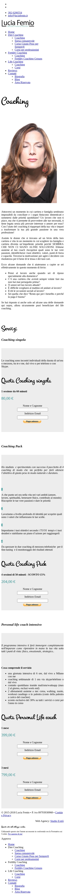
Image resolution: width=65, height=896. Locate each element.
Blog (17, 79)
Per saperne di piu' (15, 834)
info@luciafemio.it (18, 15)
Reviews (12, 70)
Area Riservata (22, 82)
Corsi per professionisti (27, 49)
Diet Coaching (15, 34)
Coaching (20, 37)
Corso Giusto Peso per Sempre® (32, 856)
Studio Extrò (57, 821)
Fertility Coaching (17, 52)
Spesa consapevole (24, 40)
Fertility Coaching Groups (28, 58)
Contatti (12, 73)
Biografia (19, 76)
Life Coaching (15, 61)
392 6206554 (15, 12)
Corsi (17, 67)
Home (11, 32)
